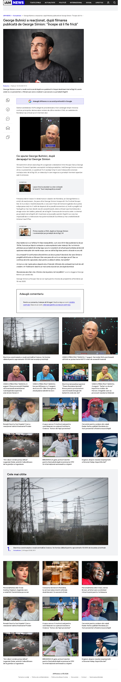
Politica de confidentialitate (40, 677)
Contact (84, 677)
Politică (62, 2)
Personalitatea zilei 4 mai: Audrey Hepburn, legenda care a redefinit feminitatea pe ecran (21, 577)
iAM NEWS (7, 16)
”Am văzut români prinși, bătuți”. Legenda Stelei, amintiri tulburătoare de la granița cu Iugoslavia (21, 449)
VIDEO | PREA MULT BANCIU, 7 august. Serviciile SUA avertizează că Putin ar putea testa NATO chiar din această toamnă (90, 339)
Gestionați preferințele (96, 677)
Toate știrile (35, 2)
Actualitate (50, 2)
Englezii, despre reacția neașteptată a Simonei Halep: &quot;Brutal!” (100, 449)
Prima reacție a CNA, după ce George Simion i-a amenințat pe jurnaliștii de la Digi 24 (50, 232)
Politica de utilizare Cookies (60, 677)
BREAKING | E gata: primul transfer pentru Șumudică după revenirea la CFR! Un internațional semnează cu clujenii (60, 449)
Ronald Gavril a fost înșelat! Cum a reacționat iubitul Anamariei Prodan (21, 413)
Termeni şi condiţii (23, 677)
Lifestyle (99, 2)
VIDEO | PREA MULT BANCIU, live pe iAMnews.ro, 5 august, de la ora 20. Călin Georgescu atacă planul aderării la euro (46, 379)
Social (89, 2)
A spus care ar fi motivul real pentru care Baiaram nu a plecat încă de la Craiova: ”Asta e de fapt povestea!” (60, 413)
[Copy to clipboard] (7, 137)
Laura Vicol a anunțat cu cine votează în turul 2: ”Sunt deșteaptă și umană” (50, 188)
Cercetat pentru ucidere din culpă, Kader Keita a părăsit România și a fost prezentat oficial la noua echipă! (100, 413)
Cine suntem (74, 677)
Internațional (76, 2)
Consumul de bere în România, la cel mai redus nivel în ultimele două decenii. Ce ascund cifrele (60, 577)
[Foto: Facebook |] (80, 79)
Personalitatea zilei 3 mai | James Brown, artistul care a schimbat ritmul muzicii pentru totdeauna (100, 577)
